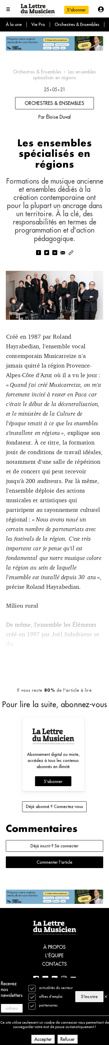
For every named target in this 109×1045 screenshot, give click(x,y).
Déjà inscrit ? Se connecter (54, 846)
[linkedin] (54, 253)
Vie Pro (38, 24)
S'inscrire (89, 996)
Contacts (54, 964)
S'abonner (53, 781)
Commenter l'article (54, 862)
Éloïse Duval (58, 117)
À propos (54, 947)
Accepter (43, 1039)
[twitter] (46, 253)
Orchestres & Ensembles (77, 24)
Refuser (67, 1039)
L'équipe (54, 955)
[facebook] (38, 253)
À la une (14, 24)
